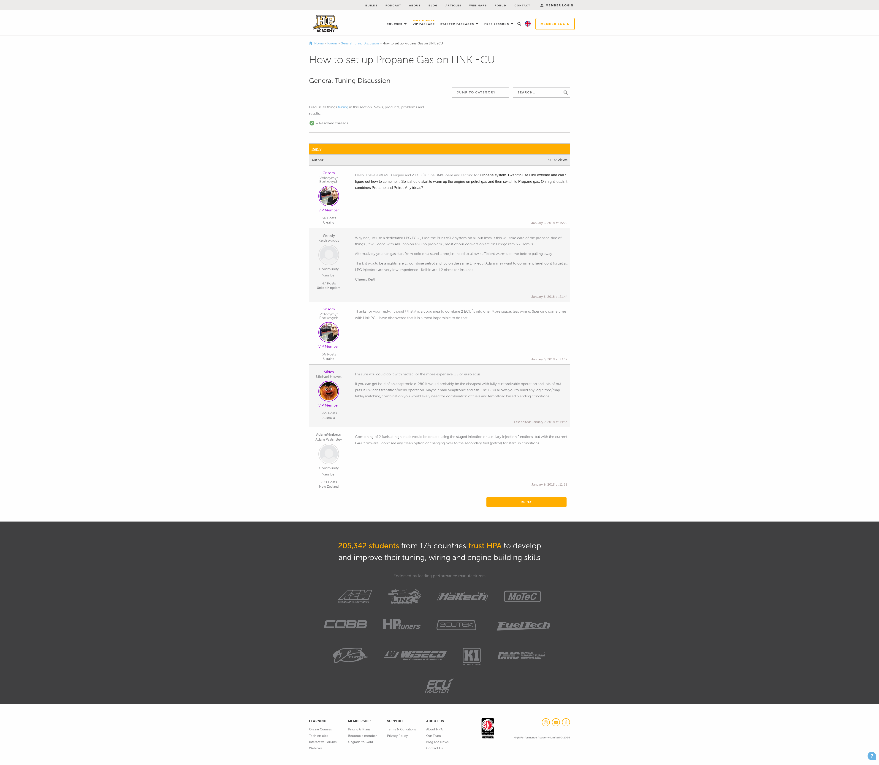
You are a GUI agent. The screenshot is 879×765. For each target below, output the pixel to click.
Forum (501, 5)
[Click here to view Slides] (329, 392)
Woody (329, 235)
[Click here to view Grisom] (329, 197)
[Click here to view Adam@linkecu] (329, 455)
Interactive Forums (322, 742)
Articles (453, 5)
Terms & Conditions (401, 729)
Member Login (555, 24)
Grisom (329, 173)
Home (319, 43)
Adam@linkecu (328, 434)
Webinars (478, 5)
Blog (433, 5)
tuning (343, 107)
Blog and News (437, 742)
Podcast (393, 5)
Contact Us (434, 748)
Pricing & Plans (359, 729)
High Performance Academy (325, 24)
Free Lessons (497, 24)
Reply (316, 149)
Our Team (433, 736)
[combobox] (480, 92)
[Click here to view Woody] (329, 256)
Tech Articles (318, 736)
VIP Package (424, 22)
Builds (371, 5)
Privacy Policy (397, 736)
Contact (522, 5)
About (415, 5)
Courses (395, 24)
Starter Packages (457, 24)
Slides (329, 372)
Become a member (362, 736)
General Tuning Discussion (360, 43)
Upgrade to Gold (360, 742)
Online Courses (320, 729)
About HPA (434, 729)
